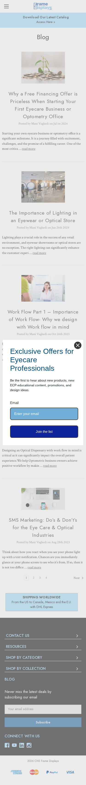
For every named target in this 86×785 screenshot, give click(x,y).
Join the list (44, 431)
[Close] (77, 345)
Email (14, 403)
